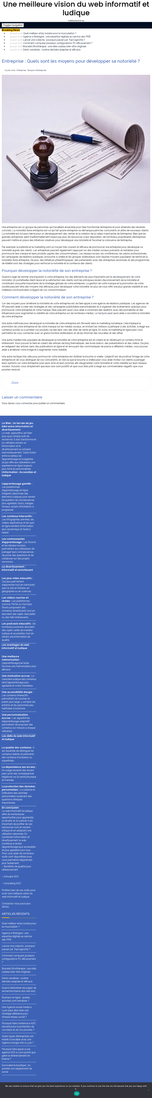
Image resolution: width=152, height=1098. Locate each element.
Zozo (14, 382)
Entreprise (21, 70)
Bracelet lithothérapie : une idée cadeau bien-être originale (54, 46)
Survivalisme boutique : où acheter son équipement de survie (17, 1068)
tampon (102, 313)
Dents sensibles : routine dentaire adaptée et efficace (51, 49)
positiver (126, 356)
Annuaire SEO (11, 876)
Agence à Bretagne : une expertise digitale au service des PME (57, 36)
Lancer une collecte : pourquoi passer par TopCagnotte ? (54, 39)
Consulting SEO (12, 883)
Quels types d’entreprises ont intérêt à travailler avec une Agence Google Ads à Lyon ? (18, 1039)
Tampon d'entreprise (36, 70)
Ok (76, 1093)
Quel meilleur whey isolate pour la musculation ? (49, 33)
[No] (148, 1090)
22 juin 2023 (10, 70)
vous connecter (23, 403)
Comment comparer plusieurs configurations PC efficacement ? (58, 43)
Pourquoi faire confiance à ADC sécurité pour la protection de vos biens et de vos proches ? (19, 1026)
